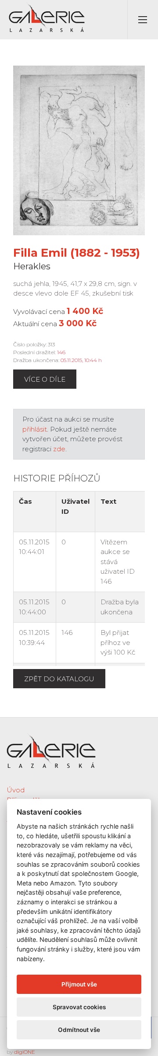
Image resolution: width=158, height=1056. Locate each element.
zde (59, 449)
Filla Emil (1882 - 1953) (76, 253)
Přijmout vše (79, 984)
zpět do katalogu (59, 679)
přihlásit (34, 429)
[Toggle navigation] (142, 19)
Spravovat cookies (79, 1007)
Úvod (16, 790)
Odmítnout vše (79, 1029)
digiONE (24, 1052)
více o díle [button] (44, 379)
